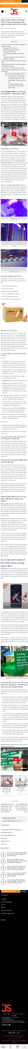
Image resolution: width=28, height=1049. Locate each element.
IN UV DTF (14, 28)
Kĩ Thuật (3, 838)
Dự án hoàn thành (5, 832)
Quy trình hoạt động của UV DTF (11, 50)
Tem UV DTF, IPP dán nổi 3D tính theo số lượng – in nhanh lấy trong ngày (15, 604)
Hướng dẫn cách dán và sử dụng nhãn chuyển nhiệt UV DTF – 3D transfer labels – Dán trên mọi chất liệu (7, 808)
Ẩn (16, 41)
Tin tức (20, 18)
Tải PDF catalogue (19, 1035)
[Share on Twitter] (13, 801)
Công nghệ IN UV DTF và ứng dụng (9, 18)
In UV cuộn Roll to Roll (7, 835)
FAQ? (20, 1036)
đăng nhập (10, 821)
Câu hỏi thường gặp (6, 902)
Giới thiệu (3, 899)
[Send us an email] (5, 1025)
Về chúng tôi (14, 1036)
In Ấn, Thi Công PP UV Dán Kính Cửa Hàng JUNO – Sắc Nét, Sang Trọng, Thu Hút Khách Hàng (16, 881)
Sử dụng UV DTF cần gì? (9, 51)
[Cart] (26, 11)
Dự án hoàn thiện (13, 1038)
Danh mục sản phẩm (8, 1035)
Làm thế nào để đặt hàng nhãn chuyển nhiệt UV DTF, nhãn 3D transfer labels (15, 85)
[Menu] (2, 11)
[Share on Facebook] (11, 801)
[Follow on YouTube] (10, 1025)
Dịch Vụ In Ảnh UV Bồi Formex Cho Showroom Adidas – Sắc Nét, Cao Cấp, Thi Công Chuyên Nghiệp (16, 868)
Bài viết (3, 907)
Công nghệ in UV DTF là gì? (10, 48)
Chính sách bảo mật (6, 910)
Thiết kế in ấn (4, 841)
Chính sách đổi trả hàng (7, 913)
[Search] (5, 11)
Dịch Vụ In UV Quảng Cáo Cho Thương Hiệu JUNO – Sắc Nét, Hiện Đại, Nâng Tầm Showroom (17, 861)
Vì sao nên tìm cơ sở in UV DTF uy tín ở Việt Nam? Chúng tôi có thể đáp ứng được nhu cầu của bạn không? (14, 69)
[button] (19, 1038)
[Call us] (7, 1025)
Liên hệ (3, 904)
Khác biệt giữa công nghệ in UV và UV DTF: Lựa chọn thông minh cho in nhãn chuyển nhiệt (21, 808)
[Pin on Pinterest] (16, 801)
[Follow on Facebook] (2, 1025)
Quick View (8, 606)
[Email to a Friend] (15, 801)
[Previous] (3, 596)
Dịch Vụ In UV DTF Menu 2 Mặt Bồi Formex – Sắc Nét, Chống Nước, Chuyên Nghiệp (16, 875)
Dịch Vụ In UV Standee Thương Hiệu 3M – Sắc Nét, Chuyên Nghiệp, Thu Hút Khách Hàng (17, 854)
